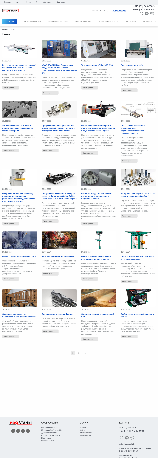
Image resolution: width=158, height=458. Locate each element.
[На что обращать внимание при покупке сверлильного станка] (98, 240)
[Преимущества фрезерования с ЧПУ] (19, 240)
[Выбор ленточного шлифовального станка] (138, 298)
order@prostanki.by (127, 444)
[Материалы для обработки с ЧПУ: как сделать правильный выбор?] (138, 177)
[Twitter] (18, 431)
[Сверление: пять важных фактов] (59, 298)
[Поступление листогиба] (138, 49)
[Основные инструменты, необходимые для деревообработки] (19, 298)
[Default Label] (28, 431)
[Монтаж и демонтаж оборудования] (59, 240)
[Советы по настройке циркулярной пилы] (98, 298)
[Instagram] (23, 431)
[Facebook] (13, 431)
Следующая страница (85, 353)
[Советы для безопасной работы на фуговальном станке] (138, 240)
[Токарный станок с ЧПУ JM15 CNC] (98, 49)
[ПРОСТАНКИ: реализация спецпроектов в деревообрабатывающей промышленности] (138, 109)
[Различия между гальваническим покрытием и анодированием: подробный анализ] (98, 177)
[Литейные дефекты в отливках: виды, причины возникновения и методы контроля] (19, 109)
